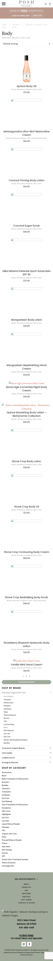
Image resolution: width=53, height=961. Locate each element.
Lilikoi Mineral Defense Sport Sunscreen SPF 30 (26, 272)
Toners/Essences (10, 715)
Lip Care (7, 733)
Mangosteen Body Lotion (26, 319)
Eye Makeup (7, 801)
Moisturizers (42, 138)
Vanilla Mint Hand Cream (26, 664)
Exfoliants (42, 601)
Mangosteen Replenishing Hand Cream (26, 366)
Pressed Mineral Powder (12, 840)
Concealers (6, 792)
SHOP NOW (37, 16)
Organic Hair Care (9, 833)
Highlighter (6, 814)
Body (14, 89)
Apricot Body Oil (26, 86)
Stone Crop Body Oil (26, 506)
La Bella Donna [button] (8, 757)
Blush (4, 775)
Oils (5, 721)
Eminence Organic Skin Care (29, 89)
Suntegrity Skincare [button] (10, 762)
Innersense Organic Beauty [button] (13, 748)
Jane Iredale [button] (7, 753)
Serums (6, 718)
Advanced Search (26, 682)
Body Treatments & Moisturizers (15, 779)
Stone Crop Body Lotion (26, 461)
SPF (3, 856)
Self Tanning (7, 850)
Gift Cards (6, 811)
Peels (6, 712)
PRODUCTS (26, 887)
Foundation (6, 808)
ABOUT (26, 884)
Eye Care (7, 737)
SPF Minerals (9, 730)
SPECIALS (26, 897)
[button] (4, 3)
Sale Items (6, 846)
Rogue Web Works (32, 952)
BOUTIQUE (26, 893)
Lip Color (5, 821)
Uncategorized (8, 866)
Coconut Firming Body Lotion (26, 180)
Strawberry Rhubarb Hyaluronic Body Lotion (26, 644)
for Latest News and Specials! (26, 937)
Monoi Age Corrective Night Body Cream (26, 388)
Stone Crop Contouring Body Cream (26, 552)
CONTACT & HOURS (26, 903)
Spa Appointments (25, 879)
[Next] (29, 676)
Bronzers (5, 782)
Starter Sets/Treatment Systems (15, 740)
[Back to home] (26, 3)
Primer (4, 843)
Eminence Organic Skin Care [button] (14, 692)
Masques (7, 706)
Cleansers (7, 699)
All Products (8, 696)
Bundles (7, 743)
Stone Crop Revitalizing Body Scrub (26, 597)
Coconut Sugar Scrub (26, 225)
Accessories (7, 772)
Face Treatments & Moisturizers (15, 804)
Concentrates (9, 724)
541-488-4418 (26, 927)
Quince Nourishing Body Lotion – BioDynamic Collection (26, 414)
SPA (26, 890)
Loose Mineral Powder (11, 824)
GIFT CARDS (26, 900)
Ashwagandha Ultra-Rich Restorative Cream (26, 133)
